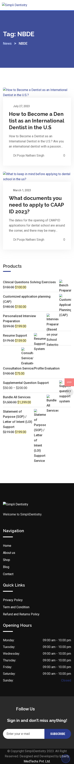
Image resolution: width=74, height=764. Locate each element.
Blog (6, 567)
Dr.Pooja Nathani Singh (28, 155)
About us (9, 553)
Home (7, 546)
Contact (8, 574)
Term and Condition (16, 607)
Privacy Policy (13, 600)
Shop (6, 560)
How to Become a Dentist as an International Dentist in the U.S (36, 120)
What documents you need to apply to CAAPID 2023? (36, 204)
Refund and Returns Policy (21, 614)
